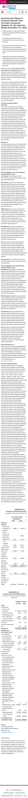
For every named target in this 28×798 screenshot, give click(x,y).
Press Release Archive (16, 790)
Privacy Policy (17, 795)
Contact (25, 795)
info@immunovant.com (7, 732)
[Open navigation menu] (2, 12)
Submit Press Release (8, 793)
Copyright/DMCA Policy (7, 795)
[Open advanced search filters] (22, 12)
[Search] (19, 12)
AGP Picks (3, 2)
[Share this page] (26, 12)
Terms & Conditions (20, 793)
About (7, 790)
